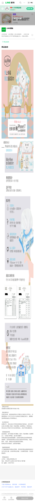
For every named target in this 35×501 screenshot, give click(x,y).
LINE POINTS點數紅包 (7, 487)
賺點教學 (17, 487)
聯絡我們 (29, 487)
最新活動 (14, 484)
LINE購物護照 (22, 484)
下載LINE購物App (6, 484)
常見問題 (23, 487)
